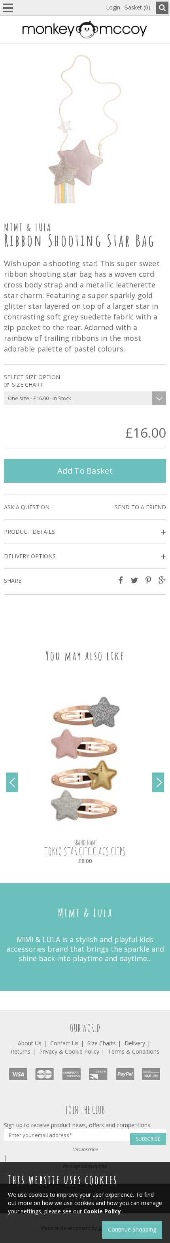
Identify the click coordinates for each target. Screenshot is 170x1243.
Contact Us (64, 1043)
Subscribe (148, 1138)
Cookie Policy (102, 1211)
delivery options (85, 556)
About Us (30, 1043)
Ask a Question (26, 507)
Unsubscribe (85, 1149)
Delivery (135, 1043)
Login (113, 7)
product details (85, 531)
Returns (20, 1051)
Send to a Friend (140, 507)
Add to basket (85, 470)
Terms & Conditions (133, 1051)
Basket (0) (137, 7)
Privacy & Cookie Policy (69, 1051)
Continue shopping (132, 1229)
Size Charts (101, 1043)
